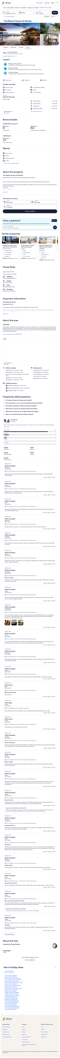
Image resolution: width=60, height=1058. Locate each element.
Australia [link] (16, 7)
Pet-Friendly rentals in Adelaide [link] (12, 978)
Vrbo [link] (42, 1027)
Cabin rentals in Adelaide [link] (11, 986)
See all (4, 95)
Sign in (53, 3)
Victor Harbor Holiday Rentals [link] (12, 1008)
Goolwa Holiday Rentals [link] (10, 1009)
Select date (9, 202)
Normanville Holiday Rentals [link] (11, 998)
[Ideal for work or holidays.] (20, 622)
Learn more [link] (6, 427)
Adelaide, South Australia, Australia (11, 13)
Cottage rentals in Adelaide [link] (11, 989)
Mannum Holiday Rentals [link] (11, 1003)
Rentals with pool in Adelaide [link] (12, 981)
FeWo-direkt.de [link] (44, 1032)
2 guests (41, 13)
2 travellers (9, 207)
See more (5, 192)
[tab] (9, 971)
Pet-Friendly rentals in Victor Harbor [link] (13, 988)
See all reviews (9, 934)
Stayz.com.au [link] (44, 1037)
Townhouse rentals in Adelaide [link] (12, 995)
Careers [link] (23, 1029)
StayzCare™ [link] (4, 1029)
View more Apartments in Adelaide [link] (11, 334)
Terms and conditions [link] (26, 1037)
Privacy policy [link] (25, 1039)
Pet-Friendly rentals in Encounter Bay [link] (14, 982)
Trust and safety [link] (5, 1032)
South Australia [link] (23, 7)
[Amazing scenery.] (14, 622)
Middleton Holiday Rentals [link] (11, 999)
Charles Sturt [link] (30, 7)
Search (55, 12)
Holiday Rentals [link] (10, 7)
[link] (53, 16)
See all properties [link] (10, 16)
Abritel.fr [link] (43, 1029)
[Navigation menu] (57, 3)
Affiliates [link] (23, 1032)
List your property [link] (6, 1027)
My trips (47, 3)
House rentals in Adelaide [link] (11, 984)
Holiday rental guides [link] (7, 1037)
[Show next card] (58, 249)
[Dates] (26, 13)
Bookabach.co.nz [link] (44, 1034)
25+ (57, 43)
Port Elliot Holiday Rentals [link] (11, 996)
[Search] (55, 227)
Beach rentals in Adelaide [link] (11, 977)
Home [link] (4, 7)
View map (6, 113)
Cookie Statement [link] (25, 1042)
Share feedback (30, 960)
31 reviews (13, 421)
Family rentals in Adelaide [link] (11, 975)
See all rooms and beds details (11, 163)
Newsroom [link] (24, 1034)
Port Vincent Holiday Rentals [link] (11, 1002)
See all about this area (35, 111)
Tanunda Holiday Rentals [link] (11, 1005)
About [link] (23, 1027)
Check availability (30, 211)
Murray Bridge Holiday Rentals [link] (12, 1006)
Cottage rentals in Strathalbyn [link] (12, 992)
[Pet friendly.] (7, 622)
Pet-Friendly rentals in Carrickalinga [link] (13, 979)
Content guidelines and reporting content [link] (29, 1045)
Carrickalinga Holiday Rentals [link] (12, 1001)
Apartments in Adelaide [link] (10, 991)
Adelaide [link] (36, 7)
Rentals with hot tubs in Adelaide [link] (13, 985)
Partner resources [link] (6, 1034)
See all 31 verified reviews (9, 56)
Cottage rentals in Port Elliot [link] (11, 994)
